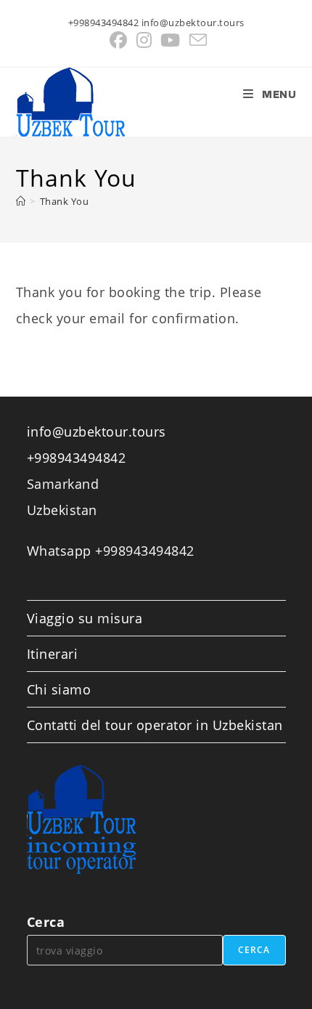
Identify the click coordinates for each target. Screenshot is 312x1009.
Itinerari (52, 653)
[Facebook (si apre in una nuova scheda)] (118, 40)
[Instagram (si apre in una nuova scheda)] (144, 40)
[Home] (21, 201)
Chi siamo (59, 689)
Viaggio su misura (85, 618)
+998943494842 (76, 457)
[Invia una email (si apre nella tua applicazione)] (196, 40)
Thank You (64, 201)
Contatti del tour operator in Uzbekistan (155, 725)
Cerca (46, 922)
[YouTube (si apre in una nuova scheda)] (170, 40)
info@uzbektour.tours (96, 431)
